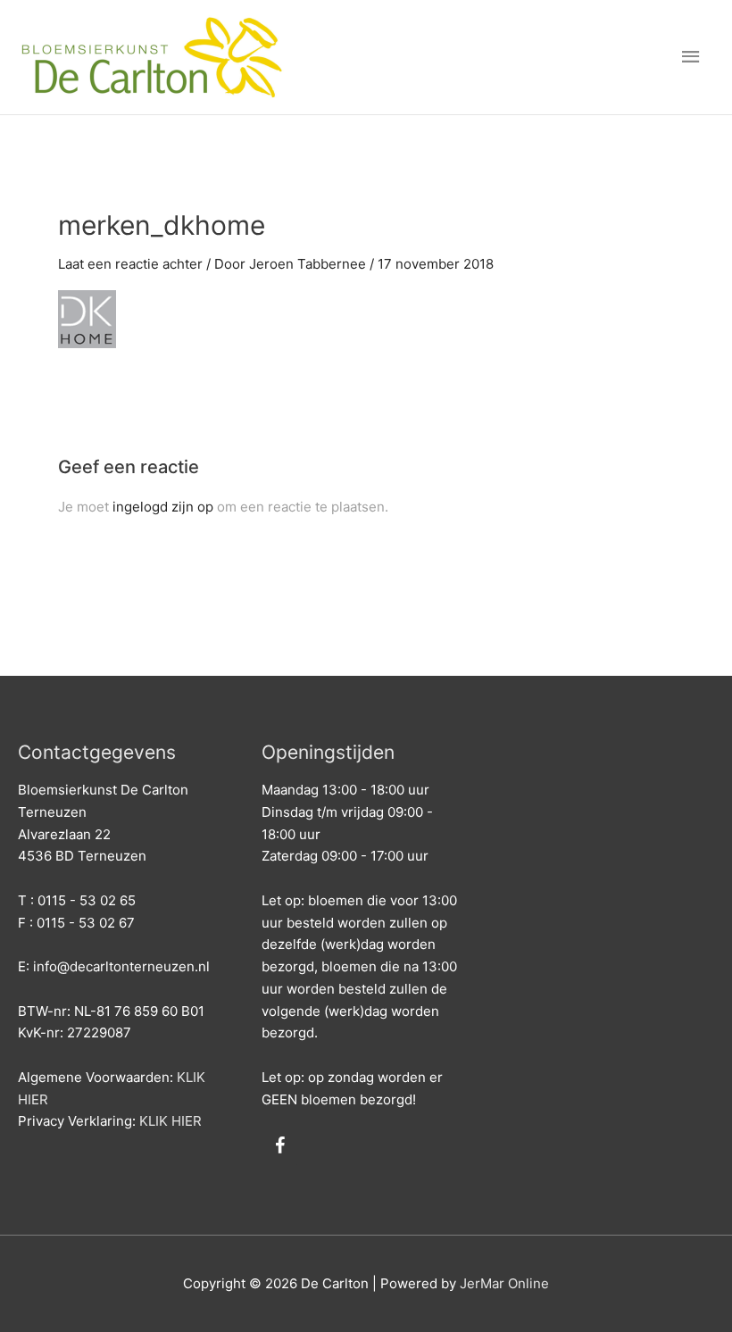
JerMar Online (504, 1283)
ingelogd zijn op (162, 506)
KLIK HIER (170, 1120)
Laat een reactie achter (130, 263)
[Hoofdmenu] (692, 57)
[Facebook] (279, 1146)
